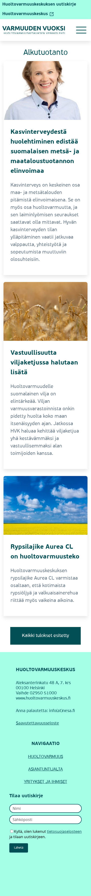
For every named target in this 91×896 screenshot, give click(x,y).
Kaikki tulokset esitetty (45, 635)
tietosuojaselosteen (64, 831)
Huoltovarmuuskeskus (25, 14)
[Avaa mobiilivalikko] (82, 30)
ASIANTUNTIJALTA (45, 769)
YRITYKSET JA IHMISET (45, 782)
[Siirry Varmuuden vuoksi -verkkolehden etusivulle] (33, 30)
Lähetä (18, 847)
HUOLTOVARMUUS (45, 757)
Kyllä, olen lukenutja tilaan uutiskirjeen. (45, 834)
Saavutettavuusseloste (37, 723)
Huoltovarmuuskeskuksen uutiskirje (39, 4)
